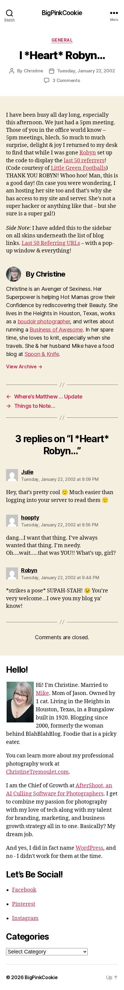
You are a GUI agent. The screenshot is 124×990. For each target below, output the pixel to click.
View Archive (24, 366)
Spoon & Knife (42, 354)
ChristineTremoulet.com (37, 772)
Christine (33, 71)
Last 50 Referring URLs (51, 243)
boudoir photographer (43, 321)
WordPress (89, 848)
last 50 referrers (84, 160)
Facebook (24, 890)
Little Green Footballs (78, 168)
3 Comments (66, 80)
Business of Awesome (56, 329)
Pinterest (23, 904)
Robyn (87, 152)
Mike (42, 693)
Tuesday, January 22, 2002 (86, 71)
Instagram (25, 918)
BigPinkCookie (62, 13)
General (62, 40)
